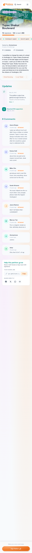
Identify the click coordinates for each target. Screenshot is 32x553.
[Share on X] (11, 282)
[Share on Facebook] (6, 282)
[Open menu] (27, 4)
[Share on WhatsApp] (15, 282)
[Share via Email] (20, 282)
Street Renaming (8, 77)
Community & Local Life (9, 12)
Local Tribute (19, 77)
